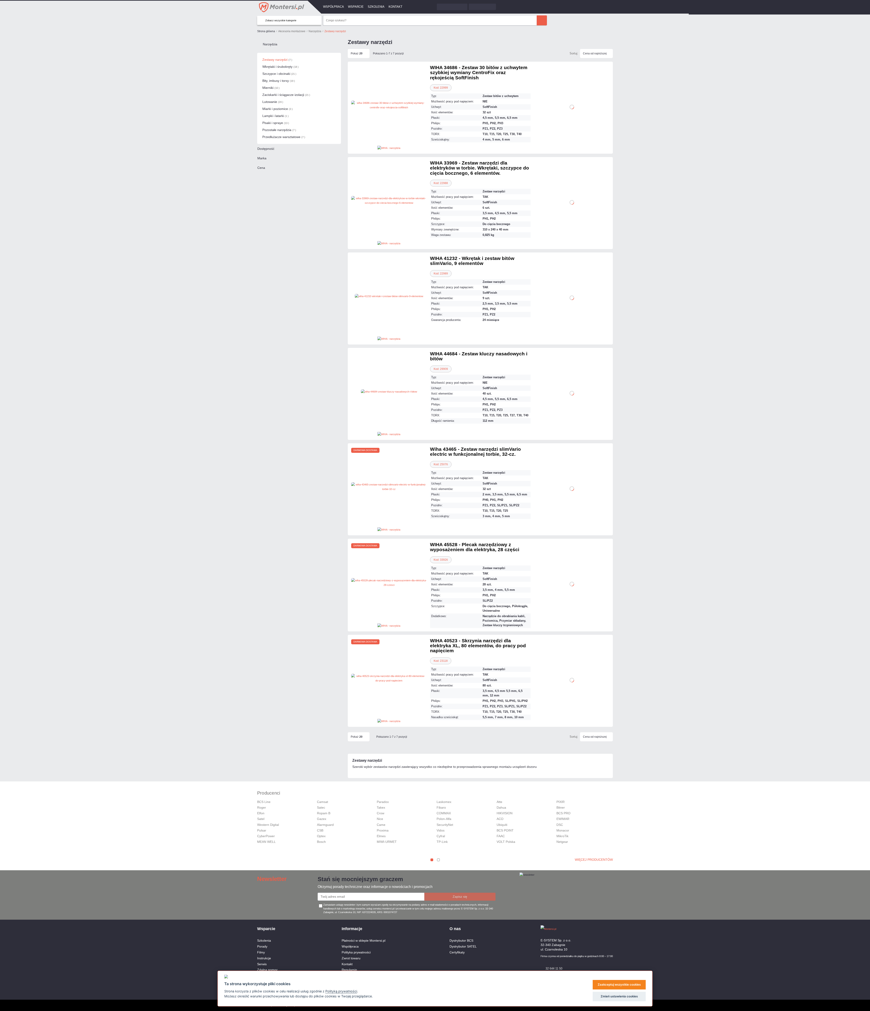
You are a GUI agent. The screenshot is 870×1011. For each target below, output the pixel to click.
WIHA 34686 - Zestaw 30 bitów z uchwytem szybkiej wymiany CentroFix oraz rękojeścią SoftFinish (478, 72)
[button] (431, 859)
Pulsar (261, 830)
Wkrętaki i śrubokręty (280, 66)
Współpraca (333, 6)
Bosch (321, 842)
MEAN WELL (266, 842)
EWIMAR (562, 819)
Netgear (562, 842)
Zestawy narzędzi (277, 59)
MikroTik (562, 836)
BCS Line (264, 802)
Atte (499, 802)
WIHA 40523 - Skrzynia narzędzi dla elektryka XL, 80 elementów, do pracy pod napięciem (478, 645)
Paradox (383, 802)
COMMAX (444, 813)
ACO (500, 819)
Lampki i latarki (275, 116)
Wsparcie (356, 6)
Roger (261, 807)
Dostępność (265, 148)
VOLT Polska (506, 842)
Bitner (560, 807)
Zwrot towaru (351, 958)
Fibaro (441, 807)
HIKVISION (504, 813)
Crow (380, 813)
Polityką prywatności (341, 991)
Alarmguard (325, 825)
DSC (559, 825)
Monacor (562, 830)
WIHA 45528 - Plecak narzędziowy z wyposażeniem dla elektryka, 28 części (474, 547)
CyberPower (266, 836)
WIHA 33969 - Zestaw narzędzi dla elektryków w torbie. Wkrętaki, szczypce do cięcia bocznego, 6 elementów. (479, 168)
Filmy (261, 952)
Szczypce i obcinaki (279, 73)
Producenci (268, 792)
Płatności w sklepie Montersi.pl (363, 940)
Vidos (441, 830)
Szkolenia (376, 6)
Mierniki (271, 88)
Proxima (383, 830)
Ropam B (323, 813)
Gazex (321, 819)
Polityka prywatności (356, 952)
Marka (261, 158)
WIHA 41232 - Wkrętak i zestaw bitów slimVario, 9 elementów (472, 261)
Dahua (501, 807)
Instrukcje (264, 958)
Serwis (262, 964)
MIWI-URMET (387, 842)
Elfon (260, 813)
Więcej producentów (594, 859)
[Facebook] (602, 929)
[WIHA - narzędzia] (388, 148)
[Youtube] (610, 929)
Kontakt (395, 6)
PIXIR (560, 802)
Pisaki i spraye (275, 123)
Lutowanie (272, 102)
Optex (321, 836)
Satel (260, 819)
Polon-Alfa (444, 819)
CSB (320, 830)
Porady (262, 946)
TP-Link (442, 842)
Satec (321, 807)
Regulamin (349, 970)
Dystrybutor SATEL (463, 946)
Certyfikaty (457, 952)
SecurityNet (445, 825)
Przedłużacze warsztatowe (283, 137)
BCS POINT (505, 830)
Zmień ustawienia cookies (619, 996)
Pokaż (356, 53)
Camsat (322, 802)
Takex (381, 807)
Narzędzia (270, 44)
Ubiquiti (502, 825)
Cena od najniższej (595, 53)
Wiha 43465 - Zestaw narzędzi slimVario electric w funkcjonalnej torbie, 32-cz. (475, 451)
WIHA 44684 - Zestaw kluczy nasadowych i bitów (478, 356)
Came (381, 825)
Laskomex (444, 802)
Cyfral (441, 836)
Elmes (381, 836)
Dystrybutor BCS (461, 940)
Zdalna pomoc (267, 970)
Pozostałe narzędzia (279, 130)
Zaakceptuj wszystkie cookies (619, 984)
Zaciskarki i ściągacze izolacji (286, 95)
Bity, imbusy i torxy (278, 80)
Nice (380, 819)
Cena (261, 168)
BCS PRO (563, 813)
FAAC (501, 836)
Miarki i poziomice (277, 109)
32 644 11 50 (554, 968)
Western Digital (268, 825)
